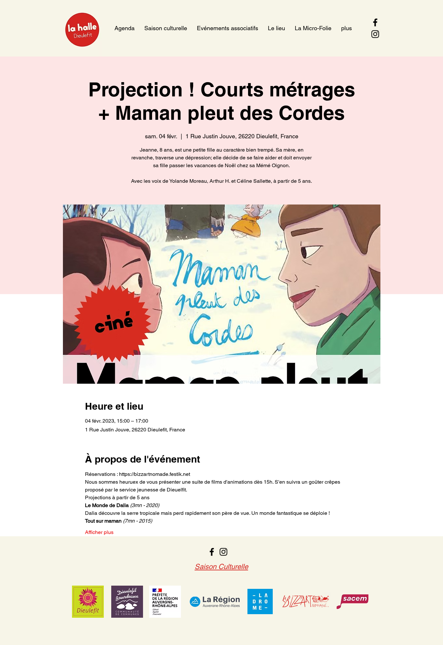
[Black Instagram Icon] (375, 34)
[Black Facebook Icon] (375, 22)
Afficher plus (99, 532)
